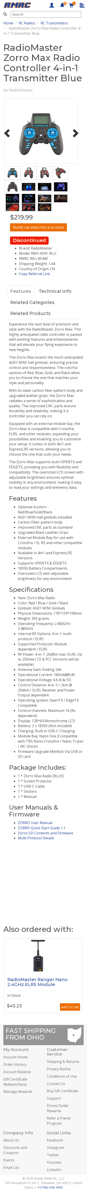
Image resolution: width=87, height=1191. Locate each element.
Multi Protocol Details (36, 838)
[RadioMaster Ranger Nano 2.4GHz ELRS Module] (43, 955)
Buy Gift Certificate (62, 1090)
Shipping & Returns (63, 1061)
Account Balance (17, 1071)
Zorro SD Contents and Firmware (45, 833)
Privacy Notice (58, 1068)
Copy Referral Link (34, 273)
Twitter (53, 1154)
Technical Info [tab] (55, 291)
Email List (11, 1167)
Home (8, 23)
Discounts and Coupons (15, 1150)
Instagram (55, 1147)
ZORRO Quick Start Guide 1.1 (41, 827)
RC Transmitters (54, 23)
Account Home (15, 1057)
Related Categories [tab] (32, 302)
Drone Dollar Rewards (58, 1108)
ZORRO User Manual (35, 822)
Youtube (54, 1162)
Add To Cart (70, 1007)
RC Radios (27, 23)
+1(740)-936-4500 (50, 1187)
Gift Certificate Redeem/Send (15, 1082)
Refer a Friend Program (58, 1121)
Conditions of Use (62, 1076)
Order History (14, 1064)
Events (8, 1160)
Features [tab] (20, 291)
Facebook (55, 1140)
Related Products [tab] (30, 313)
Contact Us (56, 1083)
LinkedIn (54, 1169)
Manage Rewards (17, 1091)
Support (54, 1098)
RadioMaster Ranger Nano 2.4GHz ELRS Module (37, 982)
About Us (11, 1140)
